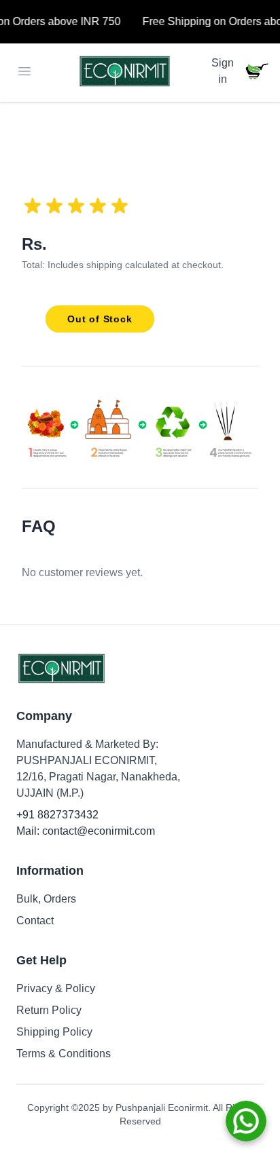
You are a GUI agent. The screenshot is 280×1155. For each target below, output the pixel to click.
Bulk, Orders (46, 899)
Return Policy (49, 1010)
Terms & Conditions (63, 1053)
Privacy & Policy (55, 988)
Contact (35, 920)
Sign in (222, 71)
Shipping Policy (54, 1032)
